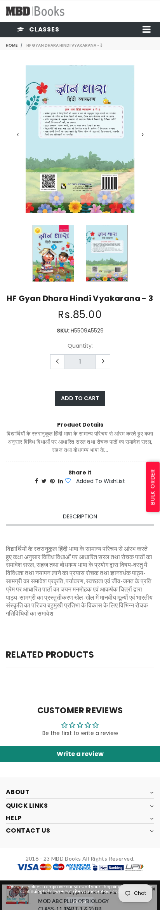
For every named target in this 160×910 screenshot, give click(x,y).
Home (11, 45)
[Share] (36, 481)
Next (142, 134)
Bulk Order (153, 487)
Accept (80, 901)
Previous (17, 134)
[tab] (80, 517)
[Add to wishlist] (67, 481)
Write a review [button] (80, 753)
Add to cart (80, 398)
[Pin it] (52, 481)
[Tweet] (44, 481)
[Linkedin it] (60, 481)
